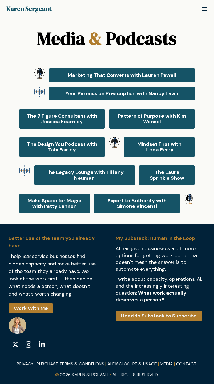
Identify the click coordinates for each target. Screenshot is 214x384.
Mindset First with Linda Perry (159, 147)
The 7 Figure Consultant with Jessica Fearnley (62, 119)
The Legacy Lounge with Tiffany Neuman (84, 175)
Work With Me (31, 308)
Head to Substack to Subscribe (159, 315)
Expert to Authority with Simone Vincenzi (137, 203)
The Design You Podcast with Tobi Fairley (62, 147)
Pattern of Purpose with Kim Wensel (152, 119)
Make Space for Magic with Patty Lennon (54, 203)
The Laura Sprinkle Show (167, 175)
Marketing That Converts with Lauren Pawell (122, 75)
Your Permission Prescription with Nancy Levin (121, 93)
